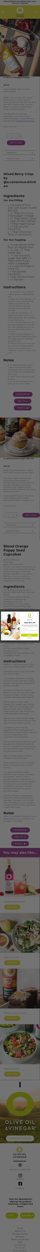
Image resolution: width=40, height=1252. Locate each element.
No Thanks (29, 638)
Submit (29, 635)
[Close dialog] (38, 613)
